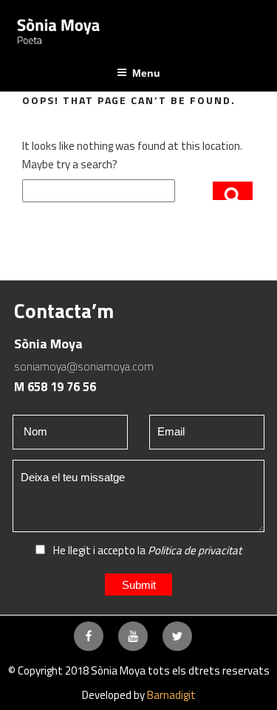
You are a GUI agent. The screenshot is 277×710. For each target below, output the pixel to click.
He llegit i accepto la (146, 550)
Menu (146, 73)
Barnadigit (171, 694)
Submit (139, 585)
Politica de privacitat (195, 550)
